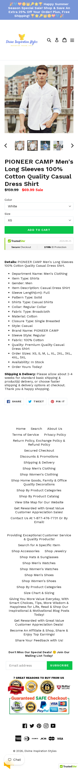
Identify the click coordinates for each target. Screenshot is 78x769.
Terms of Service (25, 435)
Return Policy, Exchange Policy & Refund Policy (39, 442)
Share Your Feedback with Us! (39, 640)
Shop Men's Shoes (39, 575)
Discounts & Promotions (39, 456)
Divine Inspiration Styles (40, 751)
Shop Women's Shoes (39, 581)
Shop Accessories (26, 551)
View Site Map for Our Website (39, 502)
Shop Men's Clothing (39, 468)
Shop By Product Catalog (39, 496)
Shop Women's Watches (39, 569)
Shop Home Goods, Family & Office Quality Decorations (39, 482)
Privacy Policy (55, 435)
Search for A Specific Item (39, 545)
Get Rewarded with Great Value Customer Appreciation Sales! (39, 510)
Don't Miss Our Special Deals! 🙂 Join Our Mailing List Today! (39, 653)
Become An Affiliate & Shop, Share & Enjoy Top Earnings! (39, 632)
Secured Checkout (39, 450)
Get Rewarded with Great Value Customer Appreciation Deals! (39, 622)
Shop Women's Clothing (39, 474)
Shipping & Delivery (39, 462)
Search (36, 429)
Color (8, 199)
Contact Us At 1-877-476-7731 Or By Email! (39, 520)
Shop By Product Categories (39, 490)
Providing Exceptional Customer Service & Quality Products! (39, 537)
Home (21, 429)
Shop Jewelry (55, 551)
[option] (19, 145)
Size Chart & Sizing (39, 593)
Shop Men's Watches (39, 563)
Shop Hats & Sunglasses (39, 557)
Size (7, 213)
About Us (54, 429)
